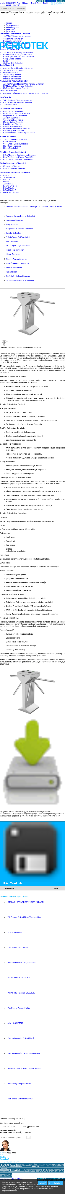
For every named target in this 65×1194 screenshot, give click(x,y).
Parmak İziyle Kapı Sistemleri (19, 1084)
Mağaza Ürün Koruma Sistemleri (19, 229)
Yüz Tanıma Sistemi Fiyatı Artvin (21, 1099)
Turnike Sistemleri (13, 233)
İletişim (9, 23)
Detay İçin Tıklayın (11, 1162)
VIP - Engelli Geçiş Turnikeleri (18, 246)
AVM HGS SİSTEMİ (15, 1023)
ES (54, 1)
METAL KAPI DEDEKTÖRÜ (19, 978)
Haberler (9, 27)
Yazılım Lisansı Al (7, 3)
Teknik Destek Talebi (39, 3)
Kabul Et (42, 1183)
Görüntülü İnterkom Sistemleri (18, 276)
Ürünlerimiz (11, 34)
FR (52, 1)
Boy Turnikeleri (12, 241)
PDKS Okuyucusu (15, 932)
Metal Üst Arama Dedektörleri (18, 263)
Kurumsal (10, 36)
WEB (41, 1)
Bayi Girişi (60, 1)
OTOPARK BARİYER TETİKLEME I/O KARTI (26, 902)
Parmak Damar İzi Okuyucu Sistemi (22, 963)
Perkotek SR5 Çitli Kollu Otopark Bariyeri (24, 1069)
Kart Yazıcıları (11, 272)
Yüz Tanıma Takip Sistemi (18, 947)
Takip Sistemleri (12, 224)
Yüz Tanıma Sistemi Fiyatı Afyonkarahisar (24, 917)
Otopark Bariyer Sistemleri (17, 259)
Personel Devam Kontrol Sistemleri (20, 216)
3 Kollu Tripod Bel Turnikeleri (18, 237)
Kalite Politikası (16, 1179)
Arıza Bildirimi (22, 3)
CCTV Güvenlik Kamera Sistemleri (20, 280)
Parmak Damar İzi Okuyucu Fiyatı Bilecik (24, 1053)
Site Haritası (5, 1179)
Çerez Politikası (55, 1183)
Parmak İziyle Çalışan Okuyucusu (21, 993)
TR (47, 1)
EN (49, 1)
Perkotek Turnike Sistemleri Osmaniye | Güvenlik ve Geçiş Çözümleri (34, 207)
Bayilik (8, 29)
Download (10, 25)
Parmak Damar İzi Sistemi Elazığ (21, 1038)
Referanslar (11, 31)
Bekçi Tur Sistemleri (14, 268)
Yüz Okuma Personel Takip (19, 1008)
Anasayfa (4, 203)
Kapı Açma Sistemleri (14, 220)
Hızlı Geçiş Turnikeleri (15, 250)
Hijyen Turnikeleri (13, 254)
